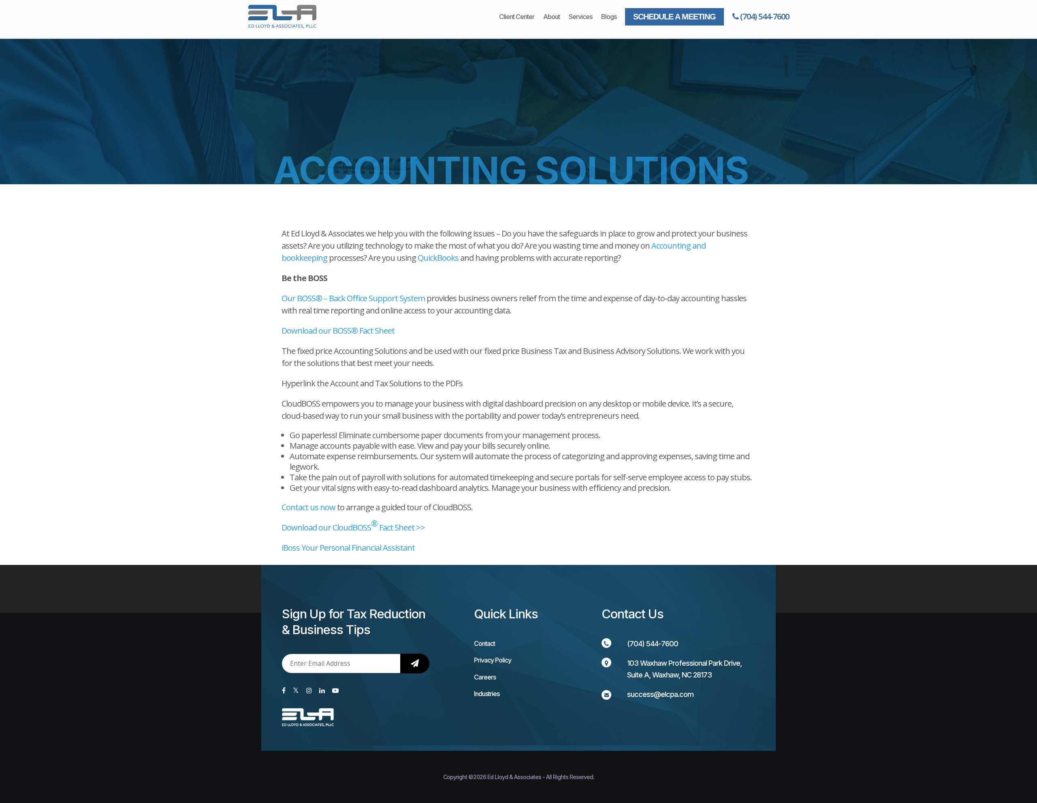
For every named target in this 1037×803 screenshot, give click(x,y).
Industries (486, 694)
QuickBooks (438, 257)
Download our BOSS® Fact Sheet (338, 330)
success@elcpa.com (660, 694)
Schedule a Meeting (674, 16)
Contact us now (308, 507)
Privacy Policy (492, 660)
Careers (485, 677)
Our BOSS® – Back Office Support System (354, 298)
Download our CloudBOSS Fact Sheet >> (353, 525)
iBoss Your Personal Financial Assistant (348, 547)
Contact (484, 643)
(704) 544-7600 (763, 16)
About (551, 17)
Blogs (609, 17)
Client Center (516, 17)
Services (580, 17)
